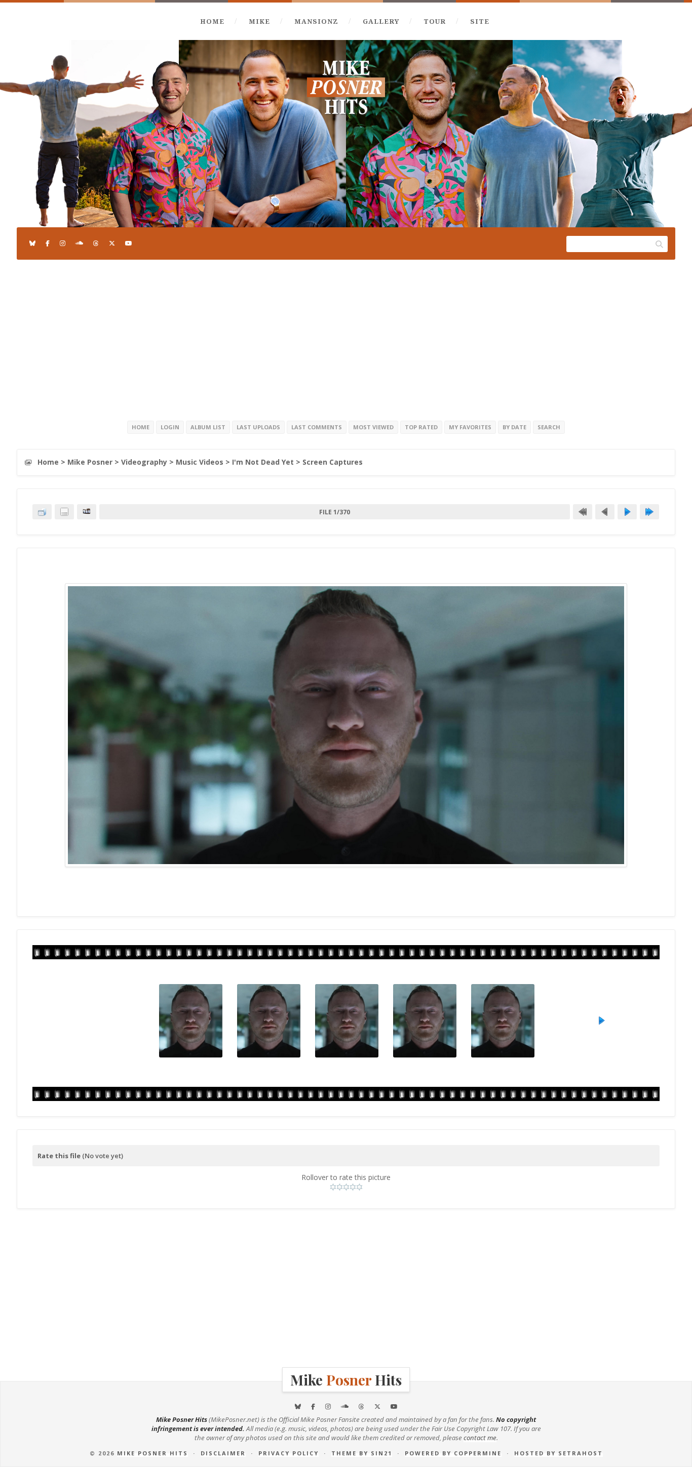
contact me (480, 1437)
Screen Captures (332, 462)
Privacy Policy (288, 1453)
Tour (435, 21)
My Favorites (470, 427)
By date (514, 427)
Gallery (381, 21)
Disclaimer (223, 1453)
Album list (207, 427)
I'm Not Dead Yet (263, 462)
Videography (144, 462)
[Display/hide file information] (64, 511)
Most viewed (373, 427)
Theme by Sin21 (361, 1453)
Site (479, 21)
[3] (346, 1187)
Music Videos (199, 462)
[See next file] (627, 511)
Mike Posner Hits (152, 1453)
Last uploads (258, 427)
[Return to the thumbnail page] (42, 511)
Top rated (421, 427)
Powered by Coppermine (453, 1453)
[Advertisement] (346, 338)
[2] (339, 1187)
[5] (359, 1187)
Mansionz (316, 21)
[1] (333, 1187)
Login (170, 427)
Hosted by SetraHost (558, 1453)
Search (548, 427)
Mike (259, 21)
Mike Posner (89, 462)
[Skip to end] (649, 511)
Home (212, 21)
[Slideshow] (86, 511)
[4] (353, 1187)
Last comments (316, 427)
